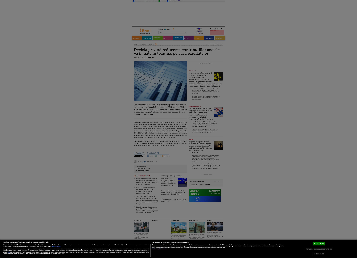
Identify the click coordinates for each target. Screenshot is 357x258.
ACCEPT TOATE (319, 243)
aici (9, 252)
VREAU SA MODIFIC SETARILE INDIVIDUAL (319, 249)
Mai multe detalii (56, 246)
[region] (178, 248)
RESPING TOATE (319, 254)
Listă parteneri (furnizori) (158, 249)
